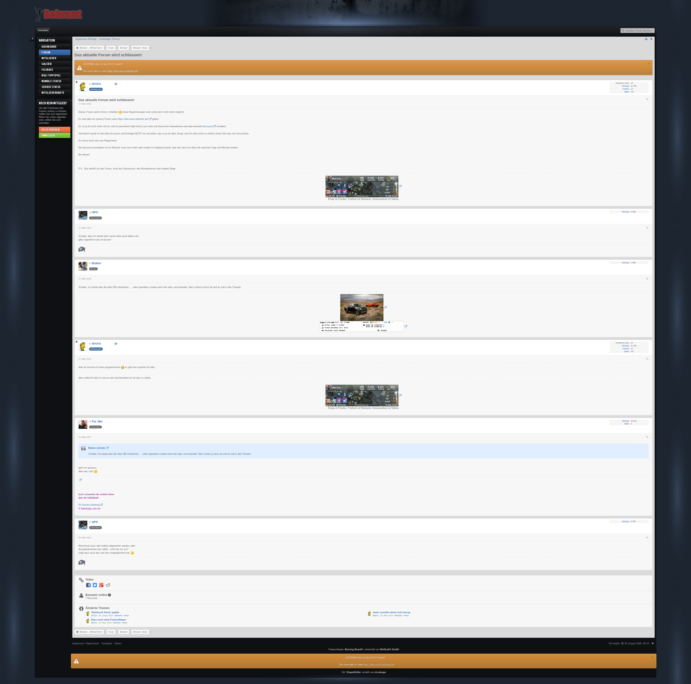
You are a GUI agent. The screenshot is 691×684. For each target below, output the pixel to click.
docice (94, 615)
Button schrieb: (96, 448)
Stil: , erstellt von (364, 672)
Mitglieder (49, 58)
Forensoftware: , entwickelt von (364, 649)
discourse (207, 126)
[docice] (88, 613)
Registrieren (50, 129)
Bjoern (375, 615)
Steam (117, 643)
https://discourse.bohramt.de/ (133, 119)
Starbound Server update (105, 612)
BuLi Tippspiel (51, 75)
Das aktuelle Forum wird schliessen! (108, 55)
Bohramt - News (122, 615)
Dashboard (49, 46)
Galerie (47, 64)
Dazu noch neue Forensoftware (108, 619)
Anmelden (43, 30)
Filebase (47, 69)
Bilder (626, 92)
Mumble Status (52, 81)
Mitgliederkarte (53, 92)
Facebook (107, 643)
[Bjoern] (369, 613)
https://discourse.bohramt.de (122, 71)
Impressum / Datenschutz (85, 643)
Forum (46, 52)
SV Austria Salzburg (89, 504)
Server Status (51, 87)
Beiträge (625, 86)
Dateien (626, 89)
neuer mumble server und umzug (391, 612)
